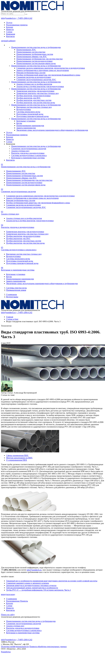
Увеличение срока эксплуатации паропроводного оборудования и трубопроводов (52, 130)
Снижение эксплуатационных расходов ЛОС (36, 79)
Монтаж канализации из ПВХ (19, 458)
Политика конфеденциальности (15, 646)
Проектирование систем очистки (30, 52)
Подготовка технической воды (29, 114)
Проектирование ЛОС (26, 50)
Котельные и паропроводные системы (28, 158)
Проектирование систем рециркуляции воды (36, 63)
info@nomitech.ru (8, 18)
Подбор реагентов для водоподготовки (33, 96)
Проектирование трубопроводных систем (34, 54)
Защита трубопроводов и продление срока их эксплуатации (42, 70)
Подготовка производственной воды (32, 116)
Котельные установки (25, 121)
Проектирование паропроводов (30, 125)
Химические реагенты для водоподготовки (35, 91)
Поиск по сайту (8, 614)
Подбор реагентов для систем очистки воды (35, 102)
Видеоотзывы (12, 297)
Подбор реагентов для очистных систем (33, 100)
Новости (10, 29)
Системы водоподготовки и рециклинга (29, 155)
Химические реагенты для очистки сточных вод (37, 93)
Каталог (9, 27)
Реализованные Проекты (17, 601)
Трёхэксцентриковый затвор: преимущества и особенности (32, 588)
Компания (10, 34)
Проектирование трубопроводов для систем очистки (39, 59)
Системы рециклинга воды (28, 112)
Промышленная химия (16, 290)
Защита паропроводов (26, 128)
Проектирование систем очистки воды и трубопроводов (36, 47)
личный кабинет (8, 41)
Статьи (9, 32)
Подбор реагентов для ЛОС (28, 98)
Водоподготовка (23, 109)
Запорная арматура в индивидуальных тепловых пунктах (31, 585)
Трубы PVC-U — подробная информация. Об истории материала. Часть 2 (38, 590)
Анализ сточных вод (20, 151)
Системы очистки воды (16, 288)
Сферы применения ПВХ (17, 455)
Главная (9, 317)
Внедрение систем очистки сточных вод (34, 107)
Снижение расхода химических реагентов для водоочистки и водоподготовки (50, 68)
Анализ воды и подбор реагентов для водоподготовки (40, 86)
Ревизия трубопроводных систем (30, 73)
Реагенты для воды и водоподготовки (27, 153)
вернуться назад (8, 594)
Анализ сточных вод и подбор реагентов (34, 84)
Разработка (6, 652)
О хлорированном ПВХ (16, 460)
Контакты (10, 36)
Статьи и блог (12, 319)
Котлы (19, 123)
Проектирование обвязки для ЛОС (31, 56)
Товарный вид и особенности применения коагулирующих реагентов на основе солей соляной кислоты (51, 581)
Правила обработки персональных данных (48, 646)
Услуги (9, 22)
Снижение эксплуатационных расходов (28, 148)
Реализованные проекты (17, 25)
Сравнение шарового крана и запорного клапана (27, 583)
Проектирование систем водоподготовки (34, 61)
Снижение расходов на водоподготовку (33, 77)
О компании (11, 294)
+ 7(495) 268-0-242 (24, 18)
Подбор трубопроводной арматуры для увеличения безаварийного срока (48, 75)
